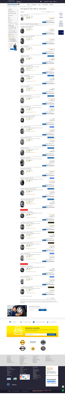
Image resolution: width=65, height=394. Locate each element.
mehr (47, 373)
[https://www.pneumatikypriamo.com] (47, 390)
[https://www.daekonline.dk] (38, 390)
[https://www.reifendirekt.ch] (34, 390)
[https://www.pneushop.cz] (46, 390)
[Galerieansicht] (54, 11)
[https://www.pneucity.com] (48, 390)
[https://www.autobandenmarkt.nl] (39, 390)
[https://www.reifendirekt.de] (32, 390)
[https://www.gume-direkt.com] (43, 390)
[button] (63, 387)
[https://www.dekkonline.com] (37, 390)
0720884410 (10, 1)
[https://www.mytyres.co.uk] (40, 390)
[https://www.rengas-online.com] (45, 390)
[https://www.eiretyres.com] (49, 390)
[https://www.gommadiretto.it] (36, 390)
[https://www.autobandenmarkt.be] (44, 390)
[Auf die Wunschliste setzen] (53, 21)
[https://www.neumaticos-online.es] (41, 390)
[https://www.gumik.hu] (50, 390)
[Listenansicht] (53, 11)
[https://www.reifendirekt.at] (42, 390)
